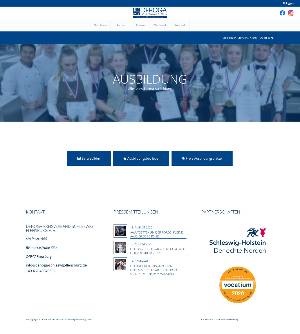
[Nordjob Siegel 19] (237, 285)
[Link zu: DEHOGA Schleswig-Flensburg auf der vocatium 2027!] (120, 247)
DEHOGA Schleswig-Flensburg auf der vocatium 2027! (157, 251)
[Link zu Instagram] (290, 13)
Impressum (207, 319)
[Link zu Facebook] (282, 13)
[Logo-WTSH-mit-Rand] (238, 240)
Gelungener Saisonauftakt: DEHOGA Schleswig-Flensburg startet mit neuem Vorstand (154, 270)
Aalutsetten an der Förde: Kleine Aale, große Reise (156, 234)
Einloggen (288, 3)
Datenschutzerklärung (226, 319)
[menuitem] (287, 3)
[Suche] (199, 25)
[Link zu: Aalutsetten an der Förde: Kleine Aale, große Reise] (120, 231)
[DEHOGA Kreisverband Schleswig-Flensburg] (150, 13)
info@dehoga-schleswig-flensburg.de (56, 265)
